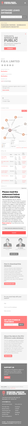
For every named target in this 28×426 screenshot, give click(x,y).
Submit (14, 233)
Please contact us (6, 223)
